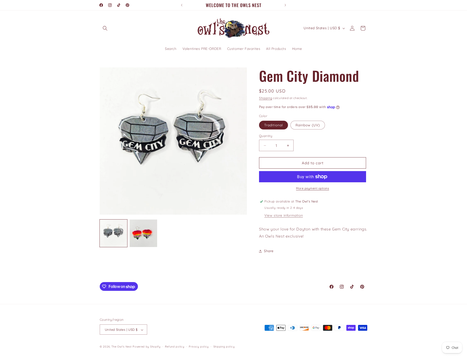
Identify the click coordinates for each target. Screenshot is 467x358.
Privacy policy (199, 346)
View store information (283, 215)
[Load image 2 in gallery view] (143, 233)
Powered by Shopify (147, 347)
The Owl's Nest (121, 347)
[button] (105, 28)
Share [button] (269, 251)
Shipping (265, 98)
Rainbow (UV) (308, 125)
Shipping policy (224, 346)
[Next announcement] (285, 5)
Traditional (273, 125)
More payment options (312, 188)
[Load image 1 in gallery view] (113, 233)
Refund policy (174, 346)
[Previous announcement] (181, 5)
